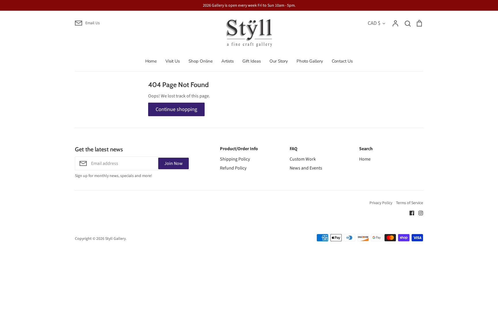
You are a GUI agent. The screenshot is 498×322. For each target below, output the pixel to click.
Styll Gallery (115, 239)
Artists (227, 61)
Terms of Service (409, 203)
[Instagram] (418, 213)
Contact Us (342, 61)
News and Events (306, 168)
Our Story (278, 61)
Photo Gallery (310, 61)
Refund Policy (233, 168)
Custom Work (303, 159)
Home (151, 61)
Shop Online (200, 61)
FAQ (293, 149)
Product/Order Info (239, 149)
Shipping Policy (235, 159)
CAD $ (374, 23)
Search (366, 149)
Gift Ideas (251, 61)
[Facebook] (409, 213)
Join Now (173, 163)
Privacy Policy (380, 203)
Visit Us (172, 61)
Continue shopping (176, 109)
